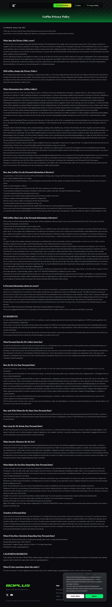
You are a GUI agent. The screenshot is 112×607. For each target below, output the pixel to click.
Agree (94, 596)
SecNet (58, 596)
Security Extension (61, 589)
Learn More (75, 596)
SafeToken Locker (61, 599)
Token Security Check (62, 593)
